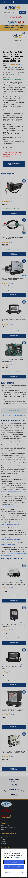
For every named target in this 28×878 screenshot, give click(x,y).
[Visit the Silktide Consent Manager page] (22, 872)
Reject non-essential (14, 867)
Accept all (14, 862)
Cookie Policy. (18, 857)
